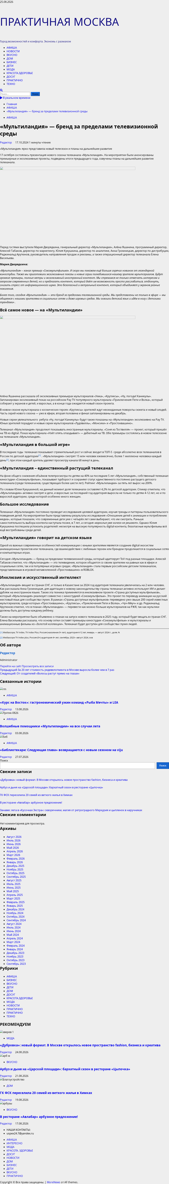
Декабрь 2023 (15, 953)
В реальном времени (16, 98)
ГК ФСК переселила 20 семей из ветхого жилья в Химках (36, 795)
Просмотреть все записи (38, 666)
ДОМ (10, 58)
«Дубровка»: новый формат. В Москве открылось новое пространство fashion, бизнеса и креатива (64, 780)
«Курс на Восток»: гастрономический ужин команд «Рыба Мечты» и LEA (59, 702)
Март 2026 (13, 855)
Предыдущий (57, 670)
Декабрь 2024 (15, 909)
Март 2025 (13, 898)
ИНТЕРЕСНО (14, 1143)
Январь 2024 (15, 949)
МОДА (11, 69)
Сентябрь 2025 (16, 877)
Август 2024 (14, 924)
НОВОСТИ (13, 51)
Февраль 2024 (16, 945)
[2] (1, 637)
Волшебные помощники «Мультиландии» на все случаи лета (50, 726)
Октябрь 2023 (15, 960)
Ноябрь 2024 (15, 913)
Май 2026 (13, 848)
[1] (1, 632)
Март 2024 (13, 942)
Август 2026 (14, 837)
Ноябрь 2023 (15, 956)
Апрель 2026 (15, 851)
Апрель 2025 (15, 895)
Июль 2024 (13, 927)
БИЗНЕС (12, 62)
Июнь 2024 (14, 931)
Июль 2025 (13, 884)
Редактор (6, 142)
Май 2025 (13, 891)
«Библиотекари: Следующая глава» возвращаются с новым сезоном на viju (61, 750)
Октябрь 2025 (15, 873)
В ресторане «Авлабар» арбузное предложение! (31, 802)
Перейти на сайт (11, 666)
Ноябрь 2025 (15, 869)
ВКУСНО (12, 55)
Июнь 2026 (14, 844)
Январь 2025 (15, 906)
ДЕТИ (10, 66)
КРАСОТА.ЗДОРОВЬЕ (20, 73)
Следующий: (39, 673)
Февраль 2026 (16, 858)
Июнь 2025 (14, 887)
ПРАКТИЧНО (15, 80)
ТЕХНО (11, 84)
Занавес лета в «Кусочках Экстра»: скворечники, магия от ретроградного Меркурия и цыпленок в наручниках (71, 810)
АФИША (12, 47)
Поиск (4, 760)
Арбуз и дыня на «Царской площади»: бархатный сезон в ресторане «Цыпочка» (51, 787)
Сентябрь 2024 (16, 920)
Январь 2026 (15, 862)
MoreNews (53, 1182)
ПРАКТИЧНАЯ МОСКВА (59, 21)
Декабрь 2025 (15, 866)
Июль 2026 (13, 840)
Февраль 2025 (16, 902)
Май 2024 (13, 935)
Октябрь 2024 (15, 916)
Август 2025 (14, 880)
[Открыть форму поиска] (1, 90)
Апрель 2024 (15, 938)
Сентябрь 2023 (16, 964)
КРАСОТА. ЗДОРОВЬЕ (20, 1150)
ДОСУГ (11, 76)
